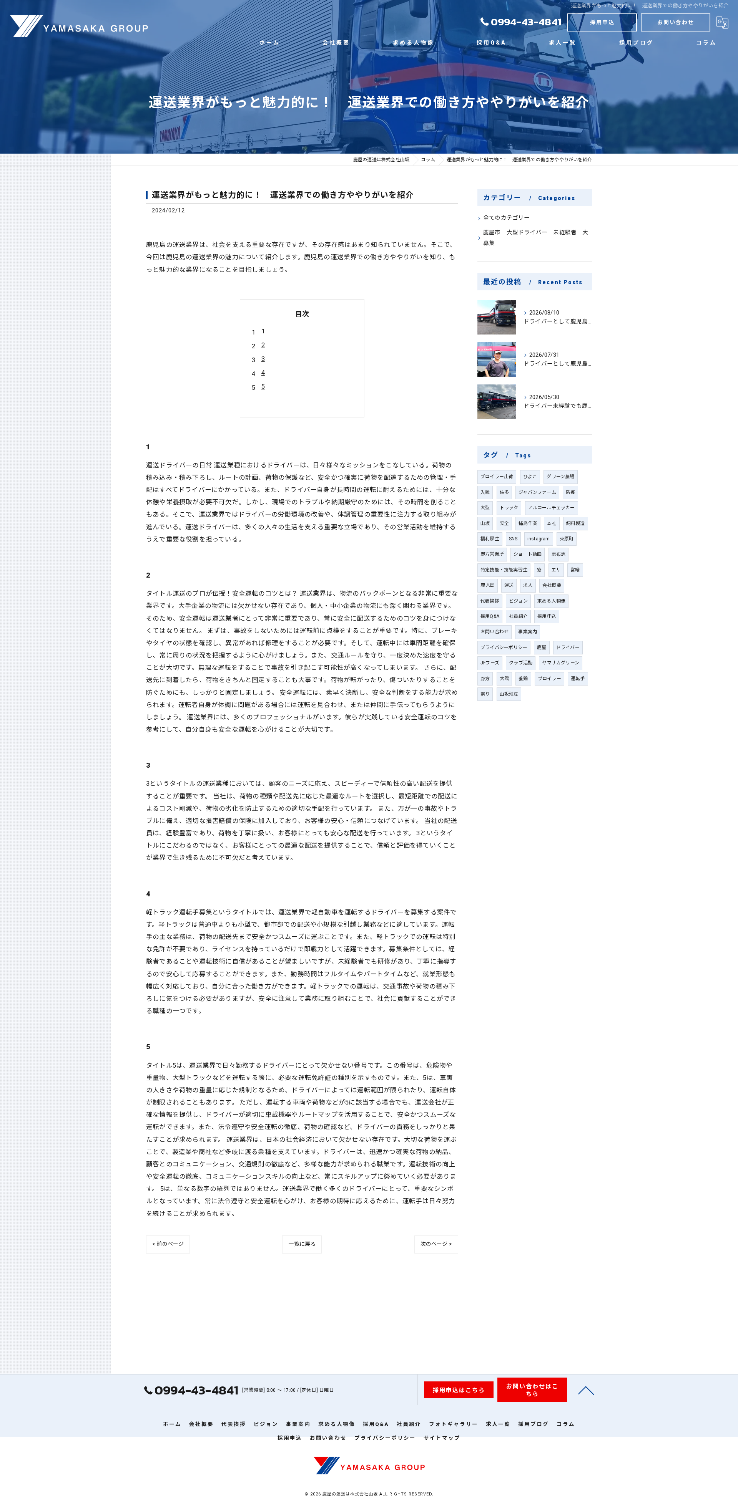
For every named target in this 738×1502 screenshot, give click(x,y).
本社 (551, 523)
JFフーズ (489, 663)
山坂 (485, 523)
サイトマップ (442, 1438)
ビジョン (518, 601)
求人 (527, 585)
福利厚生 (489, 539)
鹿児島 (487, 585)
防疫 (570, 492)
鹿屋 (541, 647)
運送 (509, 585)
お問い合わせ (675, 22)
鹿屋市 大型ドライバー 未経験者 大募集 (535, 238)
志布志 (559, 554)
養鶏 (523, 678)
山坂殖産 (509, 694)
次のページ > (436, 1244)
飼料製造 (575, 523)
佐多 (504, 492)
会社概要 (551, 585)
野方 (485, 678)
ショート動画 (528, 554)
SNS (513, 539)
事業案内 (527, 631)
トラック (509, 507)
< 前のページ (168, 1244)
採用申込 (602, 22)
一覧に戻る (302, 1244)
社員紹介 (518, 616)
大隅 (504, 678)
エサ (556, 570)
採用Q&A (489, 616)
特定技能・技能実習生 (503, 570)
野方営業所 (492, 554)
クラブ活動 (520, 663)
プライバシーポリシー (503, 647)
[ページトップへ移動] (586, 1390)
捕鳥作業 (528, 523)
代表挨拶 (489, 601)
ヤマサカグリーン (560, 663)
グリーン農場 (560, 476)
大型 (485, 507)
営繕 (575, 570)
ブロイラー (549, 678)
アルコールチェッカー (551, 507)
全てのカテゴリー (506, 218)
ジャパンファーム (537, 492)
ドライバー (568, 647)
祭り (485, 694)
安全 (504, 523)
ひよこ (530, 476)
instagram (538, 539)
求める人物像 (551, 601)
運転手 (578, 678)
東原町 (567, 539)
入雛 (485, 492)
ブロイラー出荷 (496, 476)
